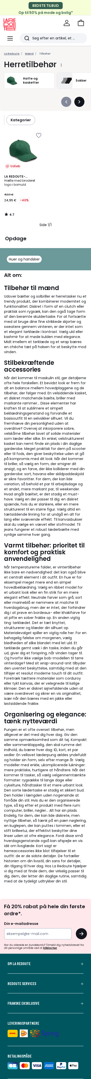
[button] (81, 23)
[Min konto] (67, 23)
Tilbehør (45, 54)
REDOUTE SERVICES (22, 983)
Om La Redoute (19, 963)
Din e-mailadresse (21, 923)
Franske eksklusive (23, 1003)
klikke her (50, 948)
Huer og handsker (24, 259)
